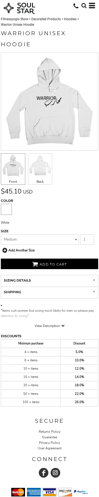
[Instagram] (55, 473)
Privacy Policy (49, 443)
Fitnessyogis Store (14, 19)
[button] (84, 5)
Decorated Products (46, 19)
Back (40, 181)
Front (13, 181)
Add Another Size (22, 250)
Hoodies (70, 19)
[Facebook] (43, 473)
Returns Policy (50, 431)
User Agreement (50, 448)
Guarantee (49, 437)
